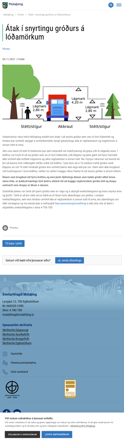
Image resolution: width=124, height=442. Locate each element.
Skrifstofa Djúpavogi (15, 330)
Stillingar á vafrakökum (22, 434)
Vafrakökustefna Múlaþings (82, 426)
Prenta (14, 227)
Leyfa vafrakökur (57, 434)
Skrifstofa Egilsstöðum (16, 343)
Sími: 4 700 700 (12, 310)
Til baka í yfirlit (13, 243)
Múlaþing (8, 14)
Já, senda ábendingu (70, 260)
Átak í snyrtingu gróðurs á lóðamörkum (49, 14)
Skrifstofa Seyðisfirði (15, 334)
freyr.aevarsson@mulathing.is (71, 203)
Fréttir (21, 14)
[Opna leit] (111, 5)
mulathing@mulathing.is (18, 314)
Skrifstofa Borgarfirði (15, 338)
